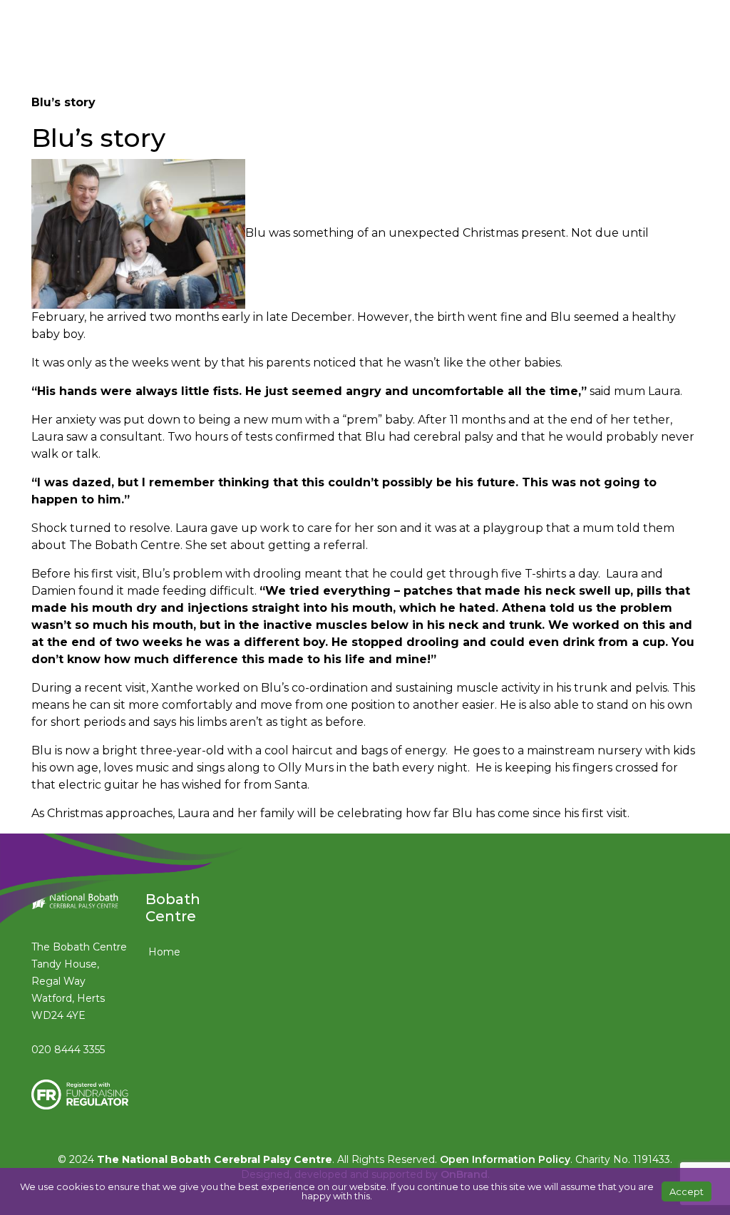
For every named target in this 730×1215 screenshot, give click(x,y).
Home (164, 951)
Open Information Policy (505, 1159)
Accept (686, 1191)
